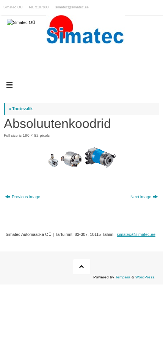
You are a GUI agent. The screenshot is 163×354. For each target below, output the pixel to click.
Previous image (26, 196)
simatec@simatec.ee (72, 7)
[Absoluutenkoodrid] (81, 157)
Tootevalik (21, 108)
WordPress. (145, 277)
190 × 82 (31, 135)
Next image (140, 196)
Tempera (122, 277)
